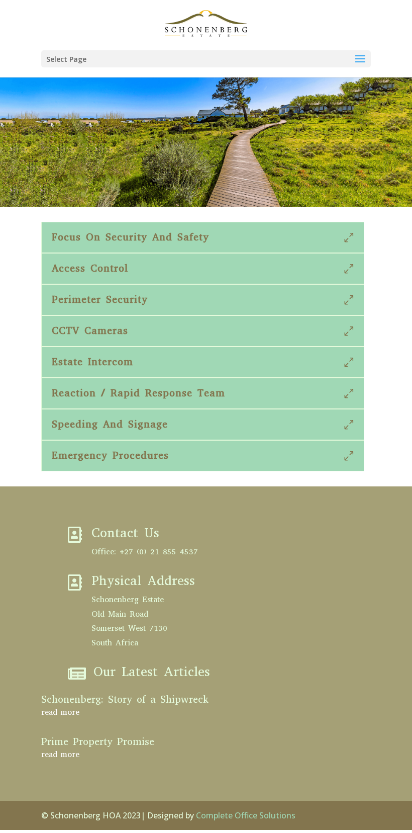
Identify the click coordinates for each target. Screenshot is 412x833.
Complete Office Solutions (245, 815)
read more (60, 712)
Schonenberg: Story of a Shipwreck (125, 699)
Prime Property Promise (97, 741)
